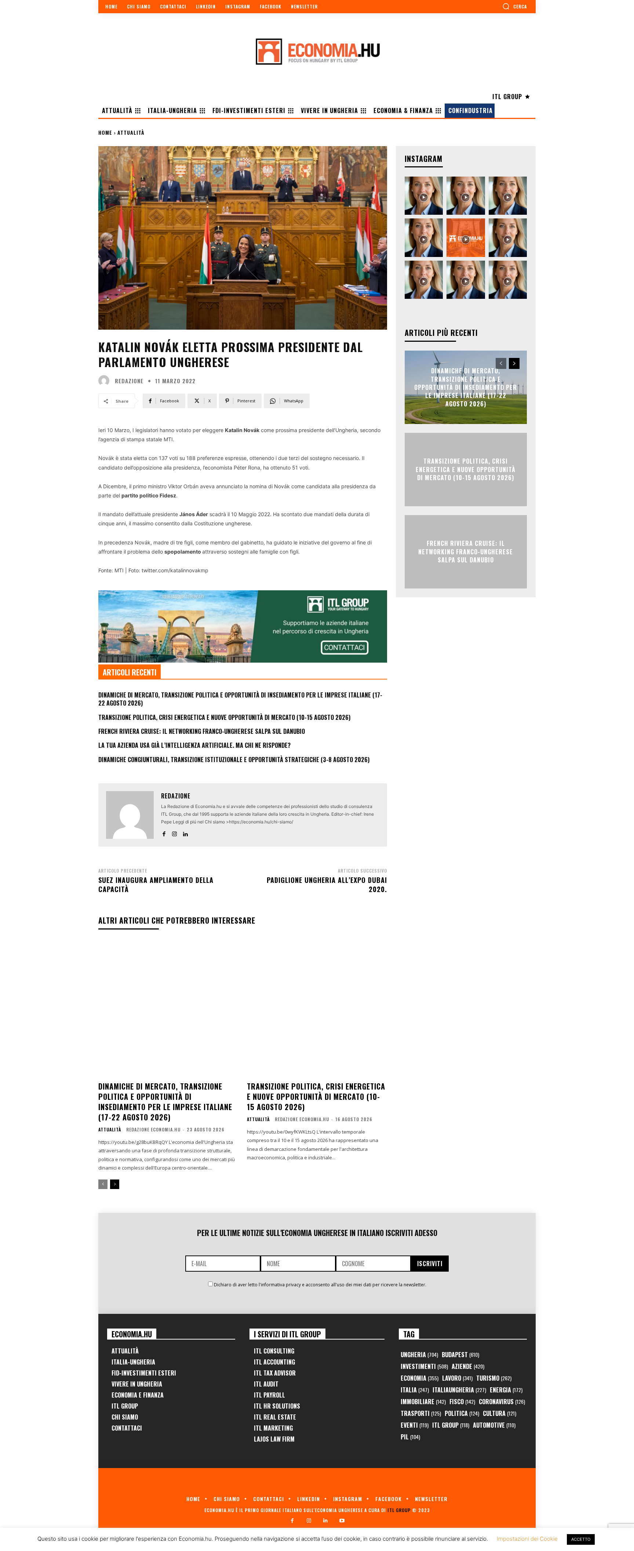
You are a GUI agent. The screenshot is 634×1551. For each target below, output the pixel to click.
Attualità (131, 132)
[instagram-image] (424, 196)
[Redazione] (105, 380)
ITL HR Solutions (277, 1406)
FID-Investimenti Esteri (144, 1373)
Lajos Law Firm (274, 1439)
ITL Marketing (273, 1428)
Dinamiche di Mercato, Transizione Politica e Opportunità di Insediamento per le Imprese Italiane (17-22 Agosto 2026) (240, 699)
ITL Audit (266, 1384)
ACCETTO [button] (580, 1539)
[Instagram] (174, 832)
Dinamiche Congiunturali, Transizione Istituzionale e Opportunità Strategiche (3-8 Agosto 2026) (233, 759)
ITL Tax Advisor (275, 1373)
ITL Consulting (274, 1351)
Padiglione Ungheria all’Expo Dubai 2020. (327, 884)
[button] (514, 6)
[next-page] (114, 1184)
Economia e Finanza (138, 1395)
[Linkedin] (185, 832)
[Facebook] (164, 832)
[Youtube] (341, 1520)
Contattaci (127, 1428)
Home (105, 132)
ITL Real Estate (275, 1417)
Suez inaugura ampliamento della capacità (156, 884)
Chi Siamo (125, 1417)
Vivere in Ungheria (137, 1384)
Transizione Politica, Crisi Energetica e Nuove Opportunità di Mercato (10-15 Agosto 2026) (224, 717)
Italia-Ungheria (133, 1362)
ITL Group (125, 1406)
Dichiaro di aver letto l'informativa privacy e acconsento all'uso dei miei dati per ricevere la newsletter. (320, 1285)
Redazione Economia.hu (153, 1129)
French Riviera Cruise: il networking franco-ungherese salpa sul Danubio (201, 731)
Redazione (129, 381)
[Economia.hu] (317, 51)
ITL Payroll (269, 1395)
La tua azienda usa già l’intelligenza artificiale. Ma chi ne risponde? (194, 745)
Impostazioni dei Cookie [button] (527, 1538)
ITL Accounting (274, 1362)
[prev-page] (103, 1184)
